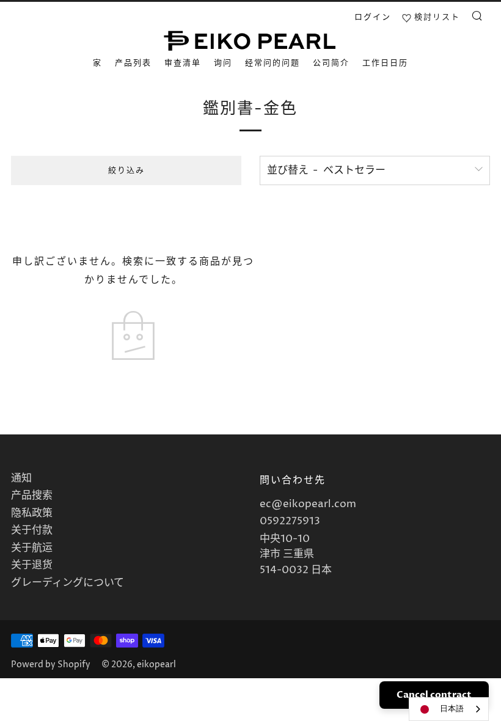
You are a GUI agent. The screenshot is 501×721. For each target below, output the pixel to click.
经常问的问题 (272, 62)
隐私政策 (32, 513)
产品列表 (133, 62)
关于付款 (32, 530)
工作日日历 (385, 62)
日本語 (452, 708)
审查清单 (182, 62)
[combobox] (449, 709)
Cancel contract (434, 695)
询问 (223, 62)
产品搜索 (32, 495)
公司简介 (331, 62)
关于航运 (32, 548)
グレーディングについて (67, 583)
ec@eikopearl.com (308, 504)
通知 (21, 478)
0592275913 (290, 521)
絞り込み (126, 170)
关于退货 (32, 565)
